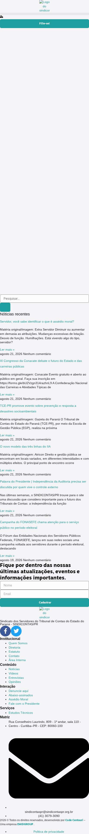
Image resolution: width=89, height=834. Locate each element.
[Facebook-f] (5, 631)
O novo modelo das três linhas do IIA (25, 446)
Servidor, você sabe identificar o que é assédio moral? (37, 321)
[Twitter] (16, 631)
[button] (44, 14)
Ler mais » (7, 349)
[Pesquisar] (5, 307)
